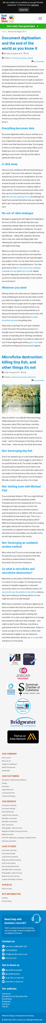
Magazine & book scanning (11, 860)
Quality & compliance (9, 764)
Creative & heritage (8, 796)
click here (35, 5)
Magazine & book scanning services (14, 831)
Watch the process (8, 767)
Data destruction (8, 812)
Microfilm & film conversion (11, 870)
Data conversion (8, 825)
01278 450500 (11, 950)
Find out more (10, 958)
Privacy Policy (7, 901)
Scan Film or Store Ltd (14, 982)
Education (5, 786)
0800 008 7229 (21, 946)
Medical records (7, 834)
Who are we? (6, 758)
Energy (4, 783)
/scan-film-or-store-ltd (14, 978)
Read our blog (7, 889)
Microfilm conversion (9, 818)
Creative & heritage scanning (12, 879)
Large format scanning (10, 815)
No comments (39, 61)
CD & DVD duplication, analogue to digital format (19, 838)
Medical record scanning (11, 876)
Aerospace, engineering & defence (14, 780)
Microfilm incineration (9, 822)
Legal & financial (7, 790)
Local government (8, 793)
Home (4, 32)
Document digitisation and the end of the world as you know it (21, 43)
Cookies (5, 898)
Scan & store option (9, 863)
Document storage (8, 809)
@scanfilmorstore (12, 974)
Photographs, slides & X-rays (12, 828)
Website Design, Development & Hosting (18, 1016)
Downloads (6, 771)
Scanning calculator (9, 841)
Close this (24, 10)
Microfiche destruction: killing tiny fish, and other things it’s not (22, 362)
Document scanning (19, 58)
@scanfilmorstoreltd (13, 970)
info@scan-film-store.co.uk (16, 954)
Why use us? (6, 761)
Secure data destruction (10, 866)
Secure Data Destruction (27, 377)
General (30, 58)
